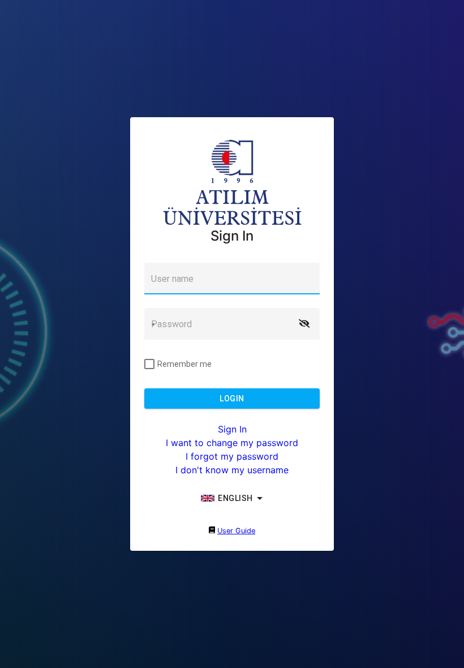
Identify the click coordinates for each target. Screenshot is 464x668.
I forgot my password (232, 456)
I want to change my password (232, 442)
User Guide (236, 530)
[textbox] (232, 278)
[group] (232, 498)
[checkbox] (178, 364)
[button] (304, 324)
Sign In (232, 429)
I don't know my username (232, 470)
